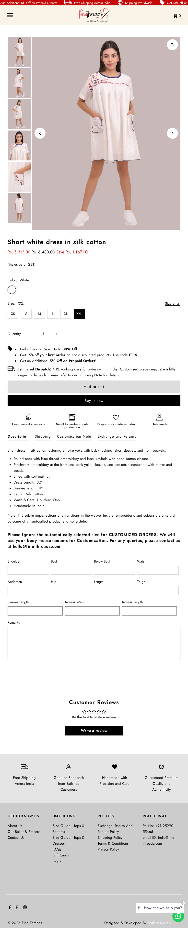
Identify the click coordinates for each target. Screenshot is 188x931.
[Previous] (40, 133)
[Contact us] (178, 916)
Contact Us (16, 837)
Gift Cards (61, 855)
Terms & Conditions (113, 843)
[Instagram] (24, 908)
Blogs (57, 861)
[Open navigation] (40, 15)
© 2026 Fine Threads (25, 923)
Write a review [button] (94, 730)
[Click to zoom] (172, 44)
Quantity (14, 334)
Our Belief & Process (24, 831)
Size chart (172, 304)
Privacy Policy (108, 849)
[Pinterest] (16, 908)
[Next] (172, 133)
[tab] (18, 437)
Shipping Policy (110, 837)
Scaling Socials (160, 923)
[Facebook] (9, 908)
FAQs (57, 849)
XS (13, 313)
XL (66, 313)
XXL (79, 313)
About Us (15, 825)
